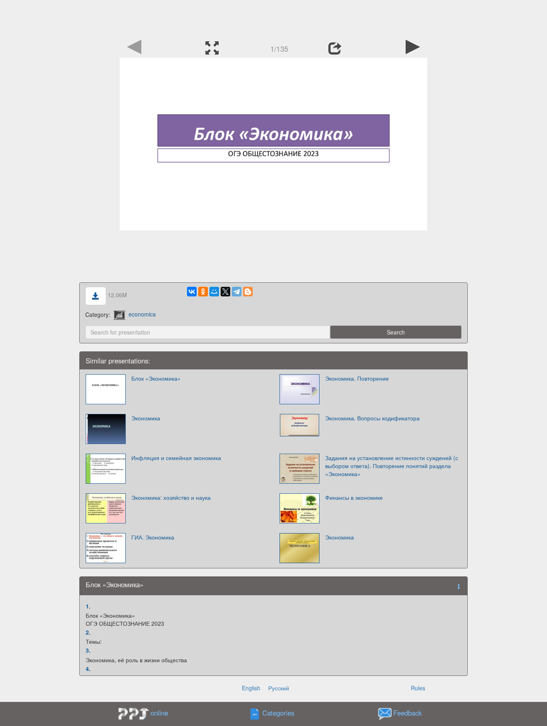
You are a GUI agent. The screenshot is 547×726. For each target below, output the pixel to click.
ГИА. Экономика (152, 537)
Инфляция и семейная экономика (176, 458)
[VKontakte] (192, 291)
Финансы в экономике (354, 497)
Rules (418, 688)
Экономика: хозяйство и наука (171, 497)
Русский (278, 688)
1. (88, 606)
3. (88, 650)
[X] (225, 291)
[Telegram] (236, 291)
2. (88, 632)
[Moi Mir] (214, 291)
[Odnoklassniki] (203, 291)
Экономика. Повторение (357, 378)
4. (88, 669)
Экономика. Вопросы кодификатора (372, 418)
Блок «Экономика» (156, 378)
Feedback (407, 713)
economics (142, 314)
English (251, 688)
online (159, 713)
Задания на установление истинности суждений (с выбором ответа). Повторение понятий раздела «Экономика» (391, 466)
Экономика (145, 418)
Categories (278, 713)
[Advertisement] (273, 18)
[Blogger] (248, 291)
